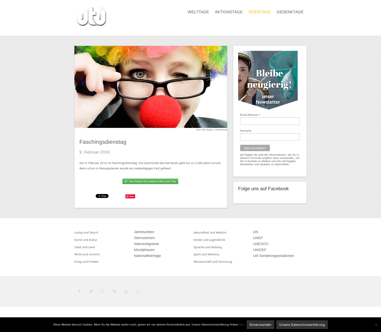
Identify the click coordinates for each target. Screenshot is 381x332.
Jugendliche (217, 240)
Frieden (94, 261)
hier (241, 324)
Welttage (198, 12)
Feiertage (260, 12)
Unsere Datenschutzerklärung (302, 324)
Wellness (213, 254)
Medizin (221, 232)
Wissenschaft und (205, 261)
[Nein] (376, 325)
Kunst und (81, 240)
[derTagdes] (91, 17)
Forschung (225, 261)
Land (91, 247)
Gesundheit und (204, 232)
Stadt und (81, 247)
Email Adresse (250, 115)
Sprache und (202, 247)
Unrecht (94, 254)
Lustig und (81, 232)
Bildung (216, 247)
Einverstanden (260, 324)
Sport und (200, 254)
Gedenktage (290, 12)
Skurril (93, 232)
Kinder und (201, 240)
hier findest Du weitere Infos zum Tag (152, 181)
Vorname (245, 130)
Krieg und (81, 261)
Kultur (93, 240)
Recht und (81, 254)
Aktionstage (229, 12)
